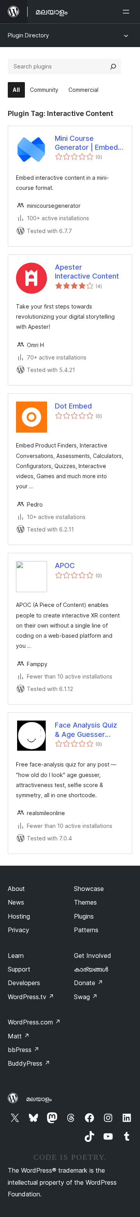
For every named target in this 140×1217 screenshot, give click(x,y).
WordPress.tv (31, 997)
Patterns (86, 930)
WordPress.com (34, 1022)
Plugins (84, 916)
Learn (16, 955)
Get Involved (92, 955)
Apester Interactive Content (87, 271)
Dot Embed (73, 406)
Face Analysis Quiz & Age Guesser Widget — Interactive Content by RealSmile (87, 730)
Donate (88, 983)
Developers (24, 983)
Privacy (18, 930)
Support (19, 969)
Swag (86, 997)
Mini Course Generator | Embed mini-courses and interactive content (86, 143)
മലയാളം (39, 1099)
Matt (19, 1036)
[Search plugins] (113, 66)
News (16, 902)
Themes (85, 902)
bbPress (23, 1050)
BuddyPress (29, 1063)
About (16, 889)
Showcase (89, 889)
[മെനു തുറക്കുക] (127, 11)
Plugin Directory (28, 35)
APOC (65, 565)
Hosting (19, 916)
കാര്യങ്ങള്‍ (91, 969)
